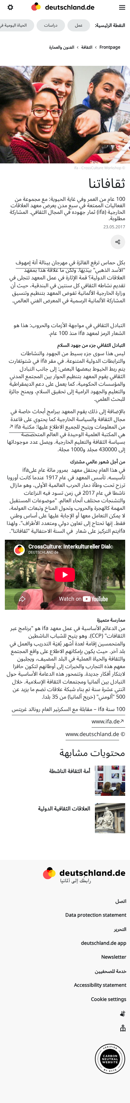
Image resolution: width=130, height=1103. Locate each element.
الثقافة (86, 47)
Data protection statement (95, 915)
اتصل (120, 901)
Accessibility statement (100, 985)
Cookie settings (108, 999)
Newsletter (113, 957)
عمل (79, 25)
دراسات (50, 25)
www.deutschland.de (92, 734)
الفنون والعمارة (61, 47)
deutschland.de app (103, 943)
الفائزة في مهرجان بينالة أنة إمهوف (52, 262)
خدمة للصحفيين (110, 971)
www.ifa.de (106, 721)
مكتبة (24, 427)
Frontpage (109, 47)
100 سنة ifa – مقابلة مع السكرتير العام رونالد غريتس (68, 709)
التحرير (120, 929)
